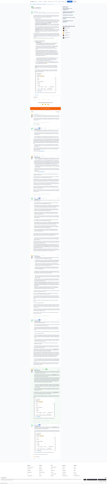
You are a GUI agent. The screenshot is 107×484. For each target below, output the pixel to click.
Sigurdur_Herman (35, 11)
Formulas (64, 13)
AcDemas (66, 30)
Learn (52, 465)
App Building (29, 472)
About (75, 467)
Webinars (52, 475)
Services (63, 468)
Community (33, 4)
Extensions (29, 470)
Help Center (62, 1)
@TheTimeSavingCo (41, 171)
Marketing (40, 468)
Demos (52, 472)
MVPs (56, 1)
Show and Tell (64, 22)
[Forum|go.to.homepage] (34, 1)
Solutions (40, 465)
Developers (64, 470)
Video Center (53, 470)
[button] (69, 1)
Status (75, 472)
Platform (28, 465)
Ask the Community (38, 4)
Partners (63, 467)
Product (40, 467)
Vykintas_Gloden (67, 37)
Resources (64, 465)
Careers (75, 468)
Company (75, 465)
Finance (40, 475)
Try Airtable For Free (77, 475)
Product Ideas (50, 1)
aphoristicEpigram (67, 27)
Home (31, 4)
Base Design (43, 4)
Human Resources (42, 472)
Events (53, 1)
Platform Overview (30, 467)
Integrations (29, 468)
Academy (59, 1)
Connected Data (29, 475)
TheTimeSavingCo (35, 114)
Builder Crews (45, 1)
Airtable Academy (53, 467)
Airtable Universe (64, 475)
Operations (40, 470)
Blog (74, 470)
